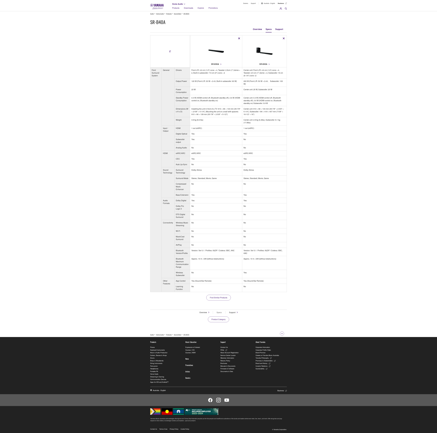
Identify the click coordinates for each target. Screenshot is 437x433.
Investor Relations (262, 366)
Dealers (245, 3)
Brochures (223, 363)
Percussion (154, 366)
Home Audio (177, 4)
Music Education (190, 342)
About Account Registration (229, 352)
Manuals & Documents (227, 366)
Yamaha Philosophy (262, 358)
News (187, 358)
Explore (201, 8)
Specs (269, 29)
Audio (152, 14)
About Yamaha (260, 342)
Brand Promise (260, 352)
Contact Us (224, 347)
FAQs (222, 350)
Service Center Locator (228, 355)
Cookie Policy (185, 429)
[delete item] (239, 38)
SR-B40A (186, 14)
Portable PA (154, 371)
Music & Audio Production (158, 352)
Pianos (152, 347)
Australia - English (269, 3)
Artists (187, 371)
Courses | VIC (190, 350)
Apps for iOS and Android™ (159, 382)
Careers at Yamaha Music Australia (267, 355)
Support (253, 3)
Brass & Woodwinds (157, 361)
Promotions (213, 8)
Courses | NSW (190, 352)
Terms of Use (163, 429)
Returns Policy (225, 361)
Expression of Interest (192, 347)
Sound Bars (177, 14)
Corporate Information (263, 347)
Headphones (154, 369)
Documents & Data (226, 371)
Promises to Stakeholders (264, 361)
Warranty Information (227, 358)
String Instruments (156, 363)
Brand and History (261, 363)
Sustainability (260, 369)
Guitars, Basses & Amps (158, 355)
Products (175, 8)
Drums (152, 358)
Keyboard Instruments (157, 350)
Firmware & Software (227, 369)
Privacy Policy (174, 429)
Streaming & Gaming (157, 377)
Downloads (188, 8)
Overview (257, 29)
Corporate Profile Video (263, 350)
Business (281, 3)
